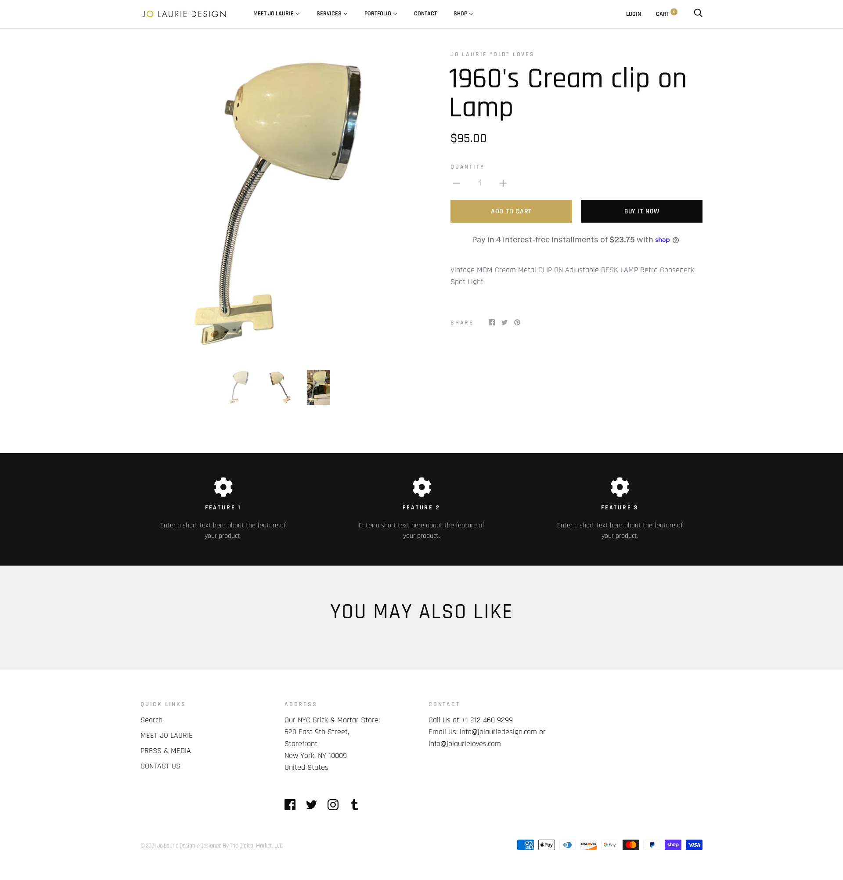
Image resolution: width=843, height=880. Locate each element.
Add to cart (511, 211)
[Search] (698, 14)
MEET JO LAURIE (166, 735)
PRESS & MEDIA (165, 751)
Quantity (467, 167)
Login (633, 14)
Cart (665, 14)
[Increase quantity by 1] (503, 183)
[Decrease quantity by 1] (456, 183)
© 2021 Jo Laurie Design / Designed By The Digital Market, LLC (211, 845)
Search (151, 720)
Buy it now (641, 211)
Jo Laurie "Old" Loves (492, 54)
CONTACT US (160, 766)
